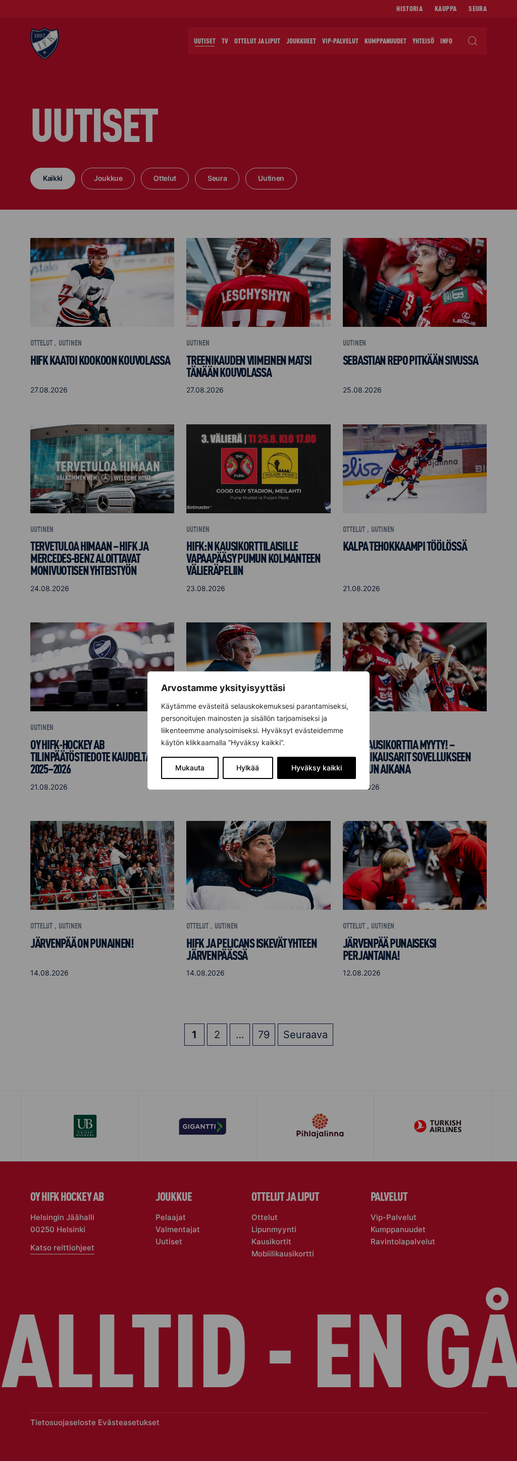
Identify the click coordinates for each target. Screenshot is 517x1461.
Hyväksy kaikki (316, 767)
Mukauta (189, 767)
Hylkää (247, 767)
